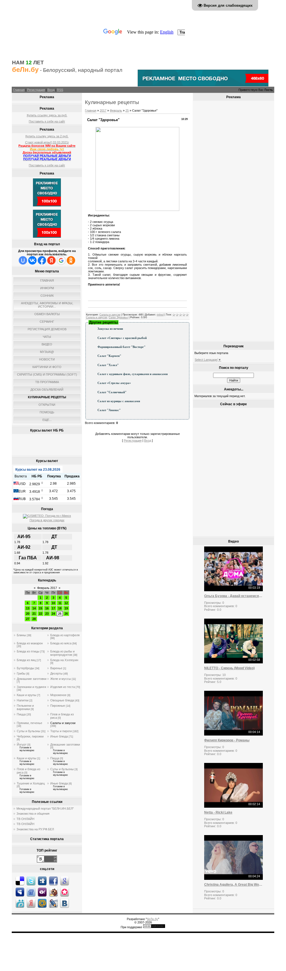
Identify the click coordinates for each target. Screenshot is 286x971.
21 (34, 613)
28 (34, 619)
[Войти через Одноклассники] (71, 260)
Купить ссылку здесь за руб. (47, 115)
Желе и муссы (60, 678)
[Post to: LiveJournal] (53, 903)
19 (66, 608)
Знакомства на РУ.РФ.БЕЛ (35, 829)
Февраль (116, 110)
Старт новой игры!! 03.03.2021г (47, 142)
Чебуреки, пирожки (30, 736)
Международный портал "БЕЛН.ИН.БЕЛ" (45, 808)
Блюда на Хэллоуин (64, 660)
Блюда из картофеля (65, 635)
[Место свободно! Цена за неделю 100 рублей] (47, 205)
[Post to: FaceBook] (53, 880)
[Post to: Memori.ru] (64, 892)
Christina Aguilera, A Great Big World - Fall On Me (233, 885)
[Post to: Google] (64, 880)
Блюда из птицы (28, 651)
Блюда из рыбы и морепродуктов (62, 653)
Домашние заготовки (31, 678)
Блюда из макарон (30, 643)
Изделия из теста (62, 687)
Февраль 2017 (47, 588)
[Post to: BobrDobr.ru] (53, 892)
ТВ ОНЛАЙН (25, 819)
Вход (50, 89)
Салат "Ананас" (109, 410)
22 (40, 613)
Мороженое (58, 695)
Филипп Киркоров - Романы (226, 740)
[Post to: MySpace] (19, 892)
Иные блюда (59, 736)
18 (59, 608)
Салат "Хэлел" (108, 365)
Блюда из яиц (26, 660)
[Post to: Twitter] (31, 880)
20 (27, 613)
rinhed (160, 314)
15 (40, 608)
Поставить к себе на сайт (47, 121)
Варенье (56, 668)
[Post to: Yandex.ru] (31, 903)
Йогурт (22, 744)
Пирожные (57, 705)
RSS (60, 89)
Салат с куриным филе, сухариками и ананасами (132, 374)
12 (66, 603)
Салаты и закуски (62, 723)
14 (34, 608)
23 (47, 613)
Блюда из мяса (61, 643)
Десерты (56, 673)
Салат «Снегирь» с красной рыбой (122, 338)
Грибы (21, 673)
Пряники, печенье (29, 723)
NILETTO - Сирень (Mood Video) (229, 668)
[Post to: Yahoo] (42, 892)
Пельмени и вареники (25, 707)
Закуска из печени (110, 328)
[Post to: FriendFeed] (31, 892)
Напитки (22, 700)
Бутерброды (25, 668)
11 (59, 603)
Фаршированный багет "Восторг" (121, 346)
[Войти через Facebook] (42, 260)
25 (59, 613)
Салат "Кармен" (109, 355)
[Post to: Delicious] (19, 880)
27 (27, 619)
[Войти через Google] (61, 260)
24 (53, 613)
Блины (21, 635)
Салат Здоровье (118, 317)
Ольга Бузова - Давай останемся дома (233, 596)
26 (66, 613)
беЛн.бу (152, 919)
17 (53, 608)
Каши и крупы (26, 695)
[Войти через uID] (23, 260)
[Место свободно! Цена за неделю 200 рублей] (203, 85)
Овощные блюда (62, 700)
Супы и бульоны (28, 731)
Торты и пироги (61, 731)
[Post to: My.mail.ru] (42, 903)
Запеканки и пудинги (31, 687)
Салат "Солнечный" (112, 392)
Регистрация (36, 89)
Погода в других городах (47, 520)
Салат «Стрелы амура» (114, 383)
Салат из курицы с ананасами (118, 401)
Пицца (21, 714)
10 (53, 603)
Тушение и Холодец (31, 783)
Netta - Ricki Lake (218, 812)
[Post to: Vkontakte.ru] (64, 903)
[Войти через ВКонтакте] (32, 260)
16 (47, 608)
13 (27, 608)
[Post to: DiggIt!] (42, 880)
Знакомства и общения (32, 813)
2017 (103, 110)
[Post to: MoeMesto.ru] (19, 903)
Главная (19, 89)
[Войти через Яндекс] (51, 260)
